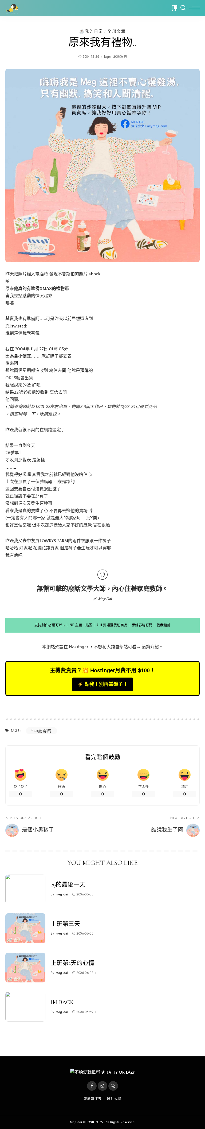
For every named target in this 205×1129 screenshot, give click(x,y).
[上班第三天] (25, 928)
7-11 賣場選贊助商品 (112, 625)
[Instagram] (102, 1086)
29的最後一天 (68, 884)
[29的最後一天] (25, 889)
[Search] (183, 8)
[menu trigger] (194, 8)
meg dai (62, 894)
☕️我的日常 (91, 31)
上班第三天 (65, 923)
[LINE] (113, 1086)
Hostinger (78, 646)
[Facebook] (92, 1086)
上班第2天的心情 (72, 963)
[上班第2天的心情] (25, 968)
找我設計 (164, 625)
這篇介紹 (150, 646)
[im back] (25, 1007)
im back (62, 1002)
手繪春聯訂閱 (142, 625)
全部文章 (117, 31)
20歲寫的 (120, 56)
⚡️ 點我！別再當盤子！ (102, 684)
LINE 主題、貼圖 (79, 625)
